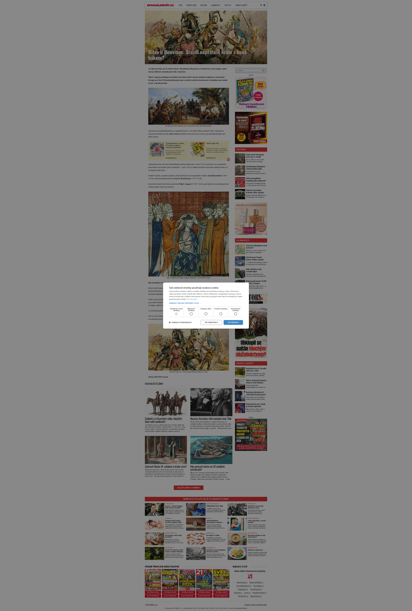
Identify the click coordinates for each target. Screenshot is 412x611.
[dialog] (206, 305)
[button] (206, 303)
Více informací (191, 299)
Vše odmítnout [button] (211, 322)
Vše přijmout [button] (233, 322)
